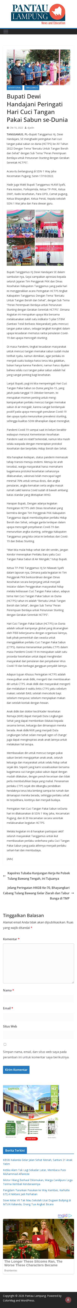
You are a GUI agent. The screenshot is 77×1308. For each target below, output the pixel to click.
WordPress (27, 1300)
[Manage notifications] (68, 1300)
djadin (30, 127)
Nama (8, 990)
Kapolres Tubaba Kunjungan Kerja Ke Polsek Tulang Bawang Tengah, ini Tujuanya (38, 876)
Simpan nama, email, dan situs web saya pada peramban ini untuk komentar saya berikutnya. (36, 1054)
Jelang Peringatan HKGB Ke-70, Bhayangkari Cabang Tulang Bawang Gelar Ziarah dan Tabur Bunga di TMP (36, 893)
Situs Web (10, 1026)
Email (8, 1008)
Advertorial (14, 87)
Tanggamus (32, 87)
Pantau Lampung (35, 1296)
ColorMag (9, 1300)
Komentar (11, 939)
